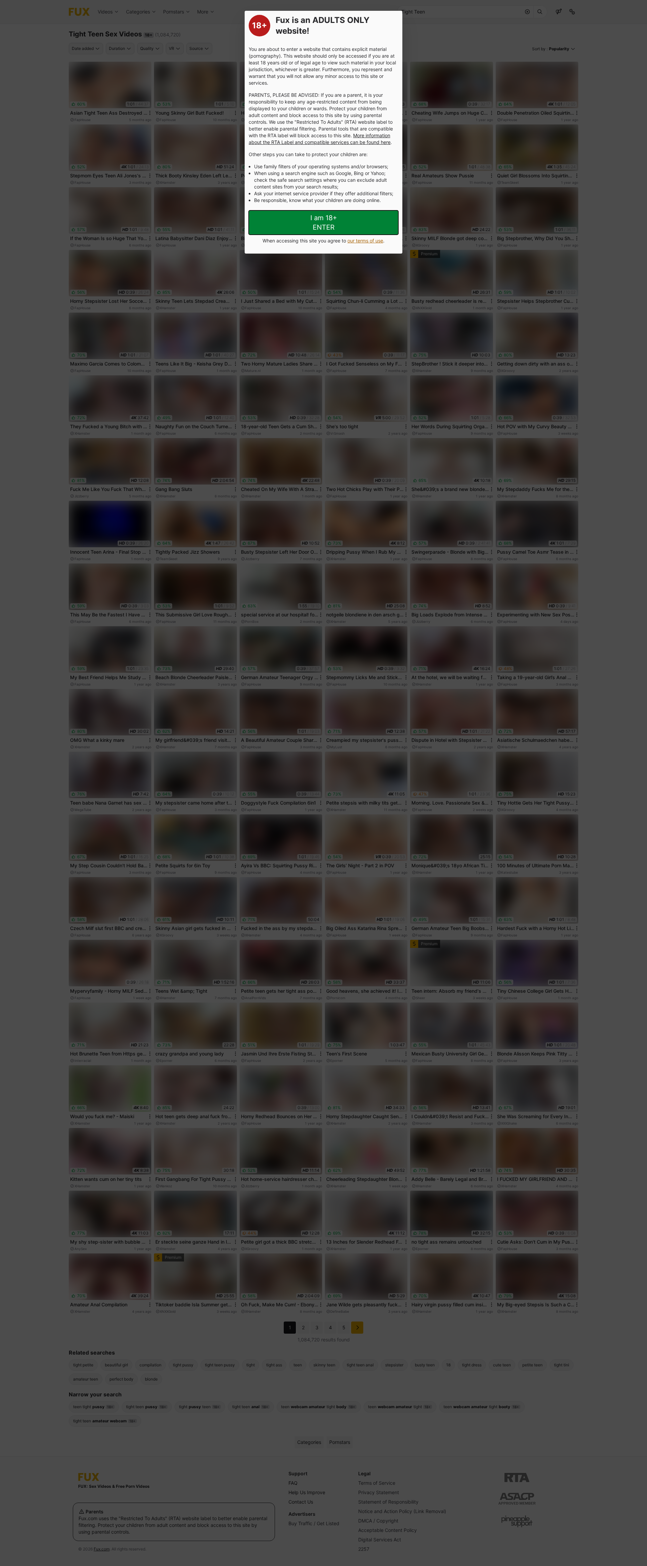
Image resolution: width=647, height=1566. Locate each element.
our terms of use (365, 240)
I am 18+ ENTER (323, 222)
